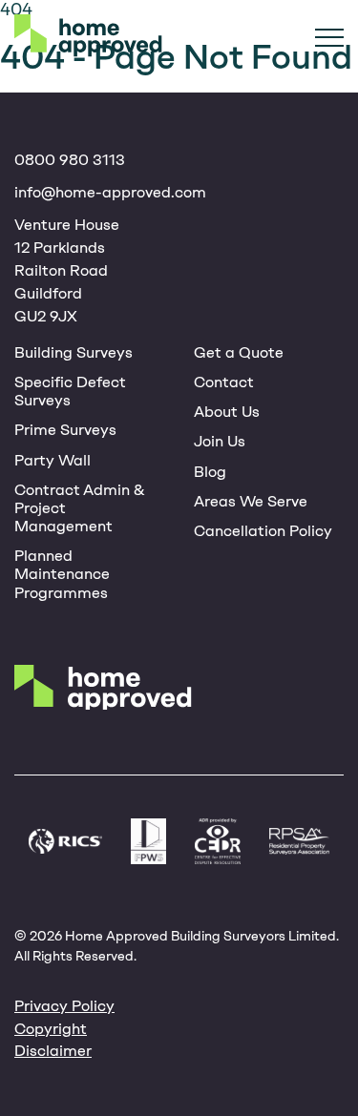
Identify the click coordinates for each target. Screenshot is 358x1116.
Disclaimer (53, 1051)
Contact (224, 382)
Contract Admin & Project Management (79, 508)
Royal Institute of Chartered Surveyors (65, 842)
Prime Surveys (65, 430)
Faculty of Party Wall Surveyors (148, 841)
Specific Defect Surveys (70, 391)
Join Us (219, 441)
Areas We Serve (250, 501)
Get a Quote (239, 352)
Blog (210, 472)
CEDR (217, 841)
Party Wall (52, 460)
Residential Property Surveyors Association (299, 841)
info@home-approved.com (110, 192)
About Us (227, 412)
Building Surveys (73, 352)
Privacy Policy (64, 1006)
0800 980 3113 (69, 160)
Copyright (50, 1029)
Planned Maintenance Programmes (62, 574)
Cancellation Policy (263, 531)
